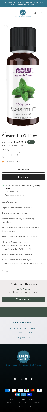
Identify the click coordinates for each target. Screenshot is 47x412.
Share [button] (7, 271)
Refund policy (21, 402)
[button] (5, 13)
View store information (15, 195)
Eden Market (22, 399)
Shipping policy (25, 406)
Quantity (5, 150)
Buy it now (23, 177)
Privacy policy (34, 402)
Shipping (5, 145)
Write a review (23, 299)
